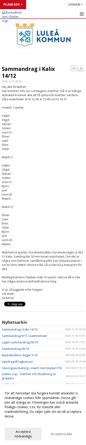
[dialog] (43, 414)
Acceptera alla (61, 434)
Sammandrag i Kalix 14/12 (28, 72)
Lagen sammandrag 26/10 (20, 342)
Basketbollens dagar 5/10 (19, 355)
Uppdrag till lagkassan (17, 361)
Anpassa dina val (17, 422)
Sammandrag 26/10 (15, 349)
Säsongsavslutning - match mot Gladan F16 (31, 368)
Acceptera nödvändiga (23, 433)
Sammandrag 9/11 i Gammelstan (24, 336)
